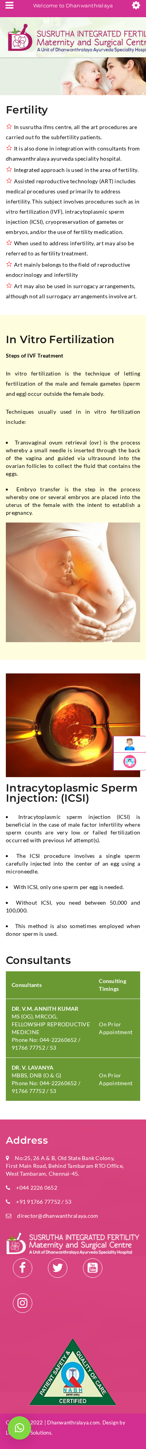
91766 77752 (28, 1047)
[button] (19, 1428)
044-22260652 (59, 1039)
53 (53, 1047)
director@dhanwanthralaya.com (57, 1215)
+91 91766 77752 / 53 (43, 1201)
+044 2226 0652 (36, 1187)
